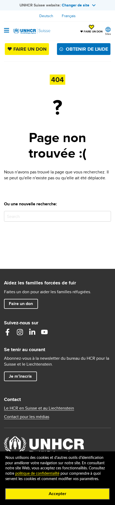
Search (106, 216)
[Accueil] (31, 31)
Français (69, 15)
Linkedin (32, 332)
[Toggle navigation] (6, 30)
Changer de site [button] (75, 5)
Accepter (57, 494)
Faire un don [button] (23, 303)
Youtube (44, 332)
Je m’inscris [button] (20, 376)
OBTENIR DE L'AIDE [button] (87, 49)
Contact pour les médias (26, 417)
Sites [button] (108, 34)
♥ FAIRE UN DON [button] (91, 29)
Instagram (19, 332)
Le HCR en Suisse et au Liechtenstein (39, 408)
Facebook (7, 332)
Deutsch (46, 15)
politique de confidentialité (37, 474)
